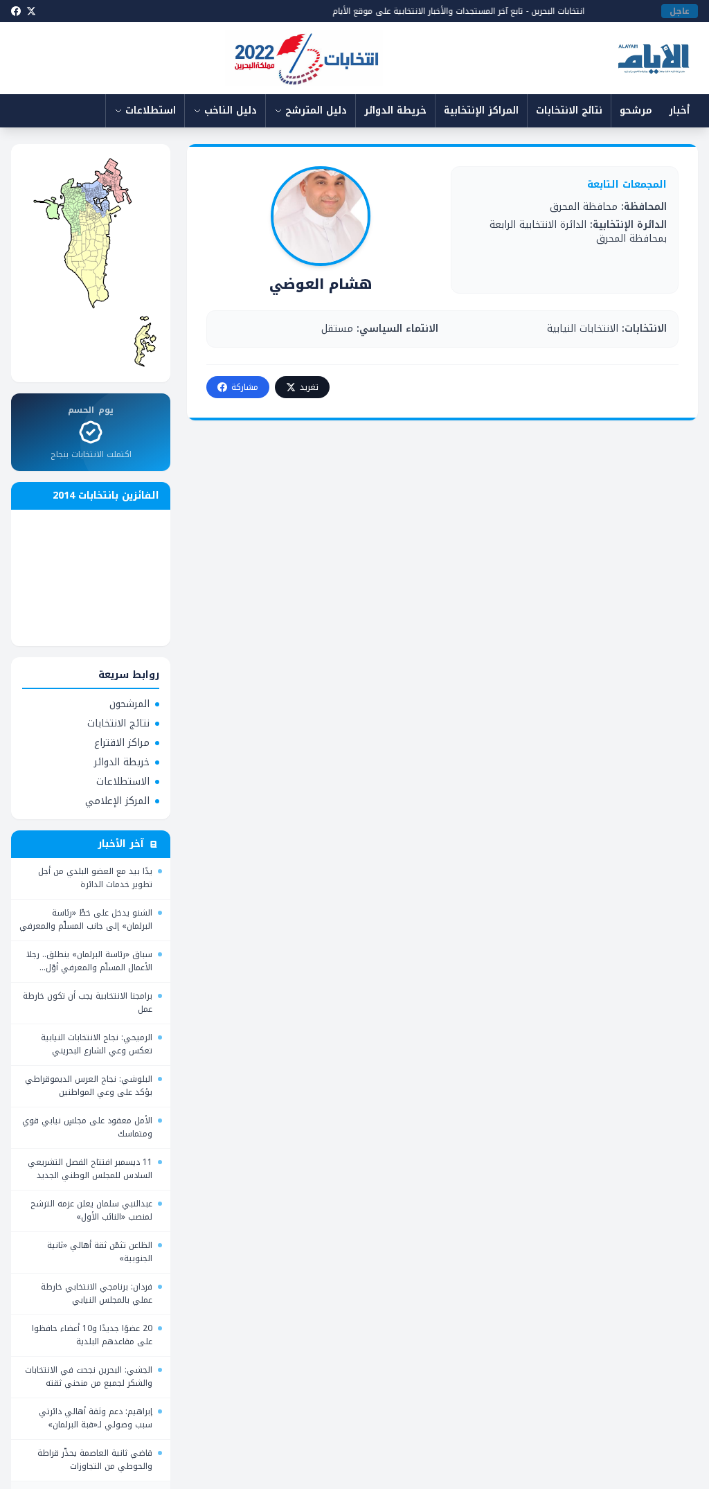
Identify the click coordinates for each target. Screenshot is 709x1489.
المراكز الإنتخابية (481, 110)
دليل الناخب (230, 110)
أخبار (679, 110)
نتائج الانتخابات (569, 110)
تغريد (309, 387)
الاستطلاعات (123, 782)
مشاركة (244, 387)
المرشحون (129, 704)
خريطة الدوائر (395, 110)
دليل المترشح (316, 110)
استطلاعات (150, 110)
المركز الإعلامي (117, 801)
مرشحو (636, 110)
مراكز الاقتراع (122, 743)
